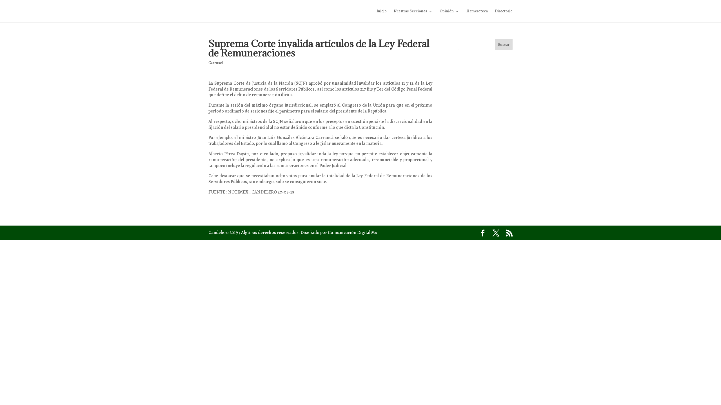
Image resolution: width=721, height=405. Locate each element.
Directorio (504, 11)
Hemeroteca (477, 11)
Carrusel (215, 63)
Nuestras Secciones (410, 11)
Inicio (382, 11)
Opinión (447, 11)
